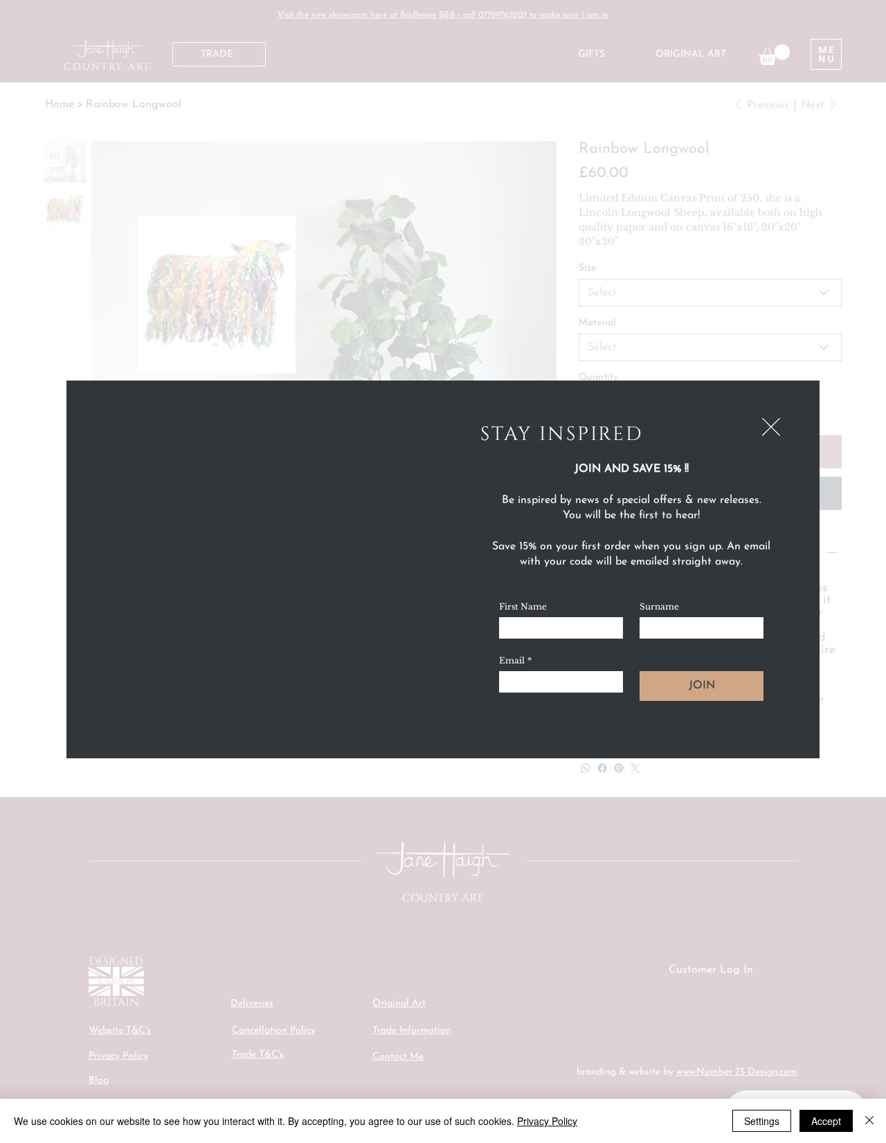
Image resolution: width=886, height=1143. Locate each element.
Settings (761, 1121)
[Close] (869, 1121)
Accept (826, 1121)
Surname (659, 606)
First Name (523, 606)
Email (515, 660)
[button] (771, 427)
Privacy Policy (547, 1121)
